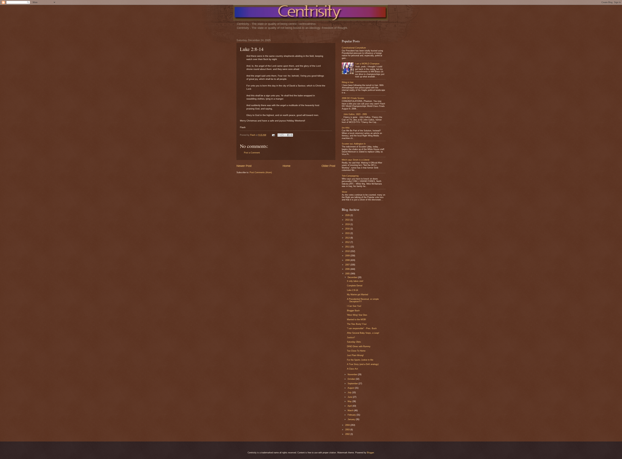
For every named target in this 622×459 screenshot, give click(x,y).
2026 (347, 215)
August (351, 388)
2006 (347, 269)
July (350, 392)
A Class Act (352, 369)
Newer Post (244, 165)
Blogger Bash (353, 310)
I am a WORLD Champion (367, 63)
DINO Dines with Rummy (358, 346)
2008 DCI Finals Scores (353, 98)
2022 (347, 220)
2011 (347, 246)
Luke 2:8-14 (352, 290)
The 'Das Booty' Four (357, 324)
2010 (347, 251)
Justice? (351, 337)
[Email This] (279, 135)
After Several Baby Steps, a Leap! (363, 333)
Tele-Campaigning (350, 176)
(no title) (345, 127)
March (351, 410)
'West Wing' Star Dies (357, 315)
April (350, 406)
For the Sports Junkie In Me (360, 360)
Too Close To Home (356, 351)
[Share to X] (285, 135)
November (353, 374)
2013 (347, 238)
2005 (347, 273)
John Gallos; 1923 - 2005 (355, 114)
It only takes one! (355, 281)
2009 (347, 255)
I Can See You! (354, 306)
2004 (347, 425)
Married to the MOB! (356, 319)
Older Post (328, 165)
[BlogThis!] (282, 135)
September (353, 383)
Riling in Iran (347, 82)
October (352, 379)
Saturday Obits (354, 342)
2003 (347, 429)
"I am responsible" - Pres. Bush (362, 328)
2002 (347, 434)
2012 (347, 242)
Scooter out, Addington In (354, 144)
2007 (347, 264)
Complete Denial (354, 285)
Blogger (370, 452)
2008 (347, 260)
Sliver (344, 192)
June (350, 397)
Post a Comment (252, 152)
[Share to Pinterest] (291, 135)
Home (286, 165)
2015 (347, 233)
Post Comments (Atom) (261, 172)
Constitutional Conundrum (354, 48)
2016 (347, 228)
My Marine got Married (357, 294)
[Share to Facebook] (288, 135)
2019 (347, 224)
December (353, 277)
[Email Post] (273, 135)
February (352, 415)
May (350, 401)
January (352, 419)
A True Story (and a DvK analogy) (363, 364)
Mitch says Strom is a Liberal (355, 160)
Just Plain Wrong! (355, 355)
